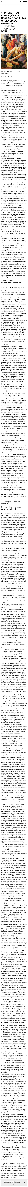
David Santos (22, 1)
